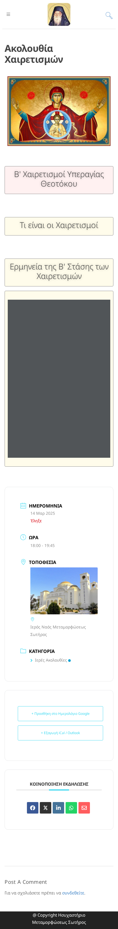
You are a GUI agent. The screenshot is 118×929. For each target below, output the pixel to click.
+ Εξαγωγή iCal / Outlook (60, 732)
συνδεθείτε (73, 893)
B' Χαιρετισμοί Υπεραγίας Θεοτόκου (59, 178)
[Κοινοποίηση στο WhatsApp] (71, 808)
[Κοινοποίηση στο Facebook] (32, 808)
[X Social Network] (45, 808)
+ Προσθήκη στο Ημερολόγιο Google (61, 713)
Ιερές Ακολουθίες (51, 660)
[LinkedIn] (58, 808)
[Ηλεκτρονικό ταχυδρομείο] (84, 808)
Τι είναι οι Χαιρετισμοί (59, 224)
